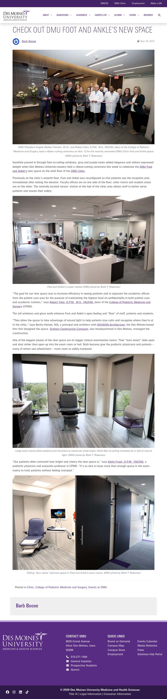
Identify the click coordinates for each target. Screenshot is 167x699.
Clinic (30, 587)
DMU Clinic (78, 171)
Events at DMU (97, 587)
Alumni (74, 670)
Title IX (73, 694)
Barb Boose (29, 41)
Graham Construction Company (69, 329)
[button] (159, 15)
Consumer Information (117, 694)
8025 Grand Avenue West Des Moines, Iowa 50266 (80, 646)
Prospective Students (83, 665)
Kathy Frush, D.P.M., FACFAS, (126, 462)
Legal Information (90, 694)
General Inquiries (80, 661)
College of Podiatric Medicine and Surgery (61, 587)
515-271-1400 (78, 657)
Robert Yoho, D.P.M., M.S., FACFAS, (72, 302)
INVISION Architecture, (111, 325)
